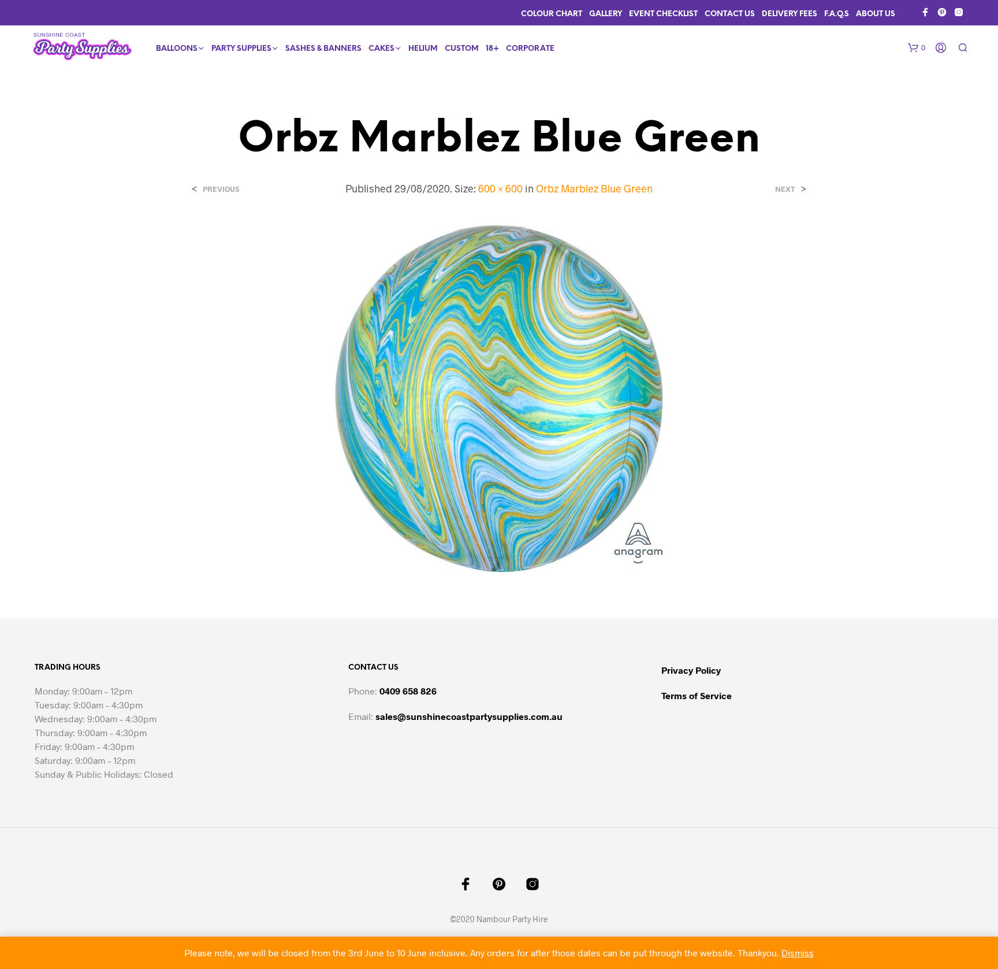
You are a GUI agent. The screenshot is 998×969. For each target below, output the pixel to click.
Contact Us (730, 14)
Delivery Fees (789, 14)
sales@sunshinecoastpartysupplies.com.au (469, 716)
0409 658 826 (408, 690)
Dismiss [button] (797, 952)
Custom (462, 49)
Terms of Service (696, 695)
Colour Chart (551, 14)
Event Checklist (663, 14)
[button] (916, 48)
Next (785, 189)
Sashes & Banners (323, 49)
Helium (423, 49)
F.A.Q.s (836, 14)
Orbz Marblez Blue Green (594, 188)
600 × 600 (500, 188)
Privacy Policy (691, 669)
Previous (221, 189)
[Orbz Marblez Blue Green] (499, 397)
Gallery (605, 14)
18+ (492, 49)
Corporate (530, 49)
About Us (875, 14)
